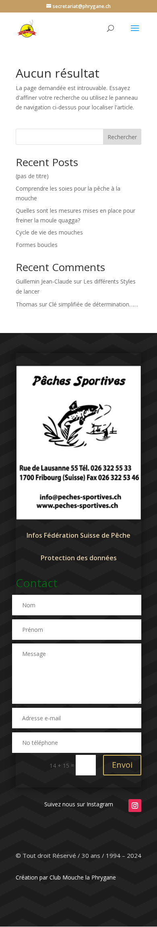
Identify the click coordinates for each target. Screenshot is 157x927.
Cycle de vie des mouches (49, 232)
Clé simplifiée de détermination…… (93, 304)
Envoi (122, 764)
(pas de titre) (32, 176)
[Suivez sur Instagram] (134, 805)
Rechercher (122, 137)
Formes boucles (37, 245)
